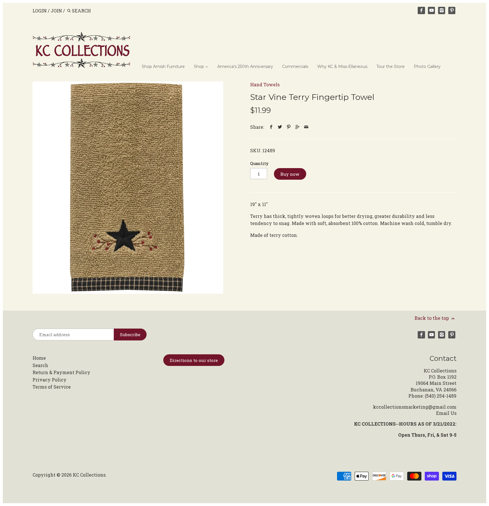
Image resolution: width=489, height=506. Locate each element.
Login (40, 11)
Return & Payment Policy (61, 372)
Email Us (446, 413)
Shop (199, 66)
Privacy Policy (50, 380)
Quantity (259, 163)
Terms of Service (52, 387)
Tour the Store (390, 66)
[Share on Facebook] (271, 127)
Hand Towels (265, 84)
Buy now (289, 174)
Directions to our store (194, 360)
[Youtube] (431, 10)
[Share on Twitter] (280, 127)
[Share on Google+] (298, 127)
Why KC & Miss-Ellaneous (342, 66)
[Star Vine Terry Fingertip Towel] (128, 188)
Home (39, 358)
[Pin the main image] (289, 127)
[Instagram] (441, 10)
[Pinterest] (452, 10)
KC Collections (89, 475)
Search (40, 365)
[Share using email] (306, 127)
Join (56, 11)
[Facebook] (421, 10)
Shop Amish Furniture (163, 66)
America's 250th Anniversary (245, 66)
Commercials (295, 66)
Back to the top (432, 318)
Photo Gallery (427, 66)
